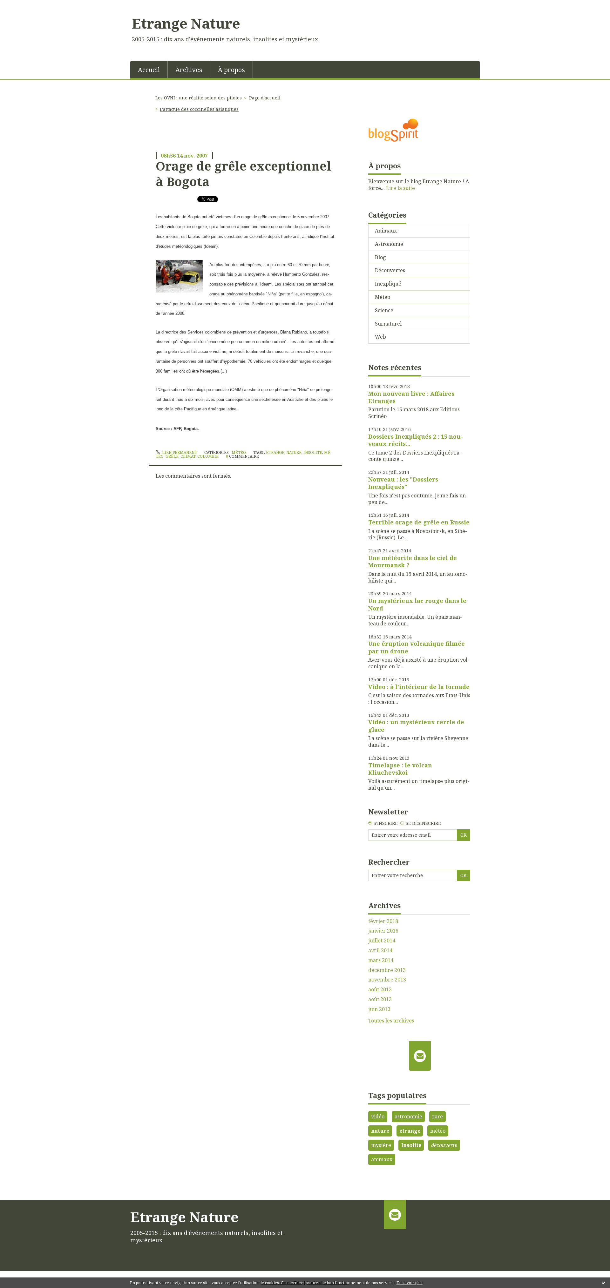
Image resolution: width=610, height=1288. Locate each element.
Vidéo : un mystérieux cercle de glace (416, 725)
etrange (275, 452)
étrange (409, 1130)
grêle (172, 456)
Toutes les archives (391, 1020)
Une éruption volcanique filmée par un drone (416, 647)
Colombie (208, 456)
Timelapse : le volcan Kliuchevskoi (400, 768)
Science (384, 310)
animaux (381, 1159)
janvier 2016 (383, 930)
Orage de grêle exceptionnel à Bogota (243, 174)
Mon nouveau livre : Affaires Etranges (411, 397)
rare (437, 1116)
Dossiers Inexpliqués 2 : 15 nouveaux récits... (415, 440)
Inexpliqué (388, 283)
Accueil (149, 69)
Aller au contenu (23, 5)
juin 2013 (379, 1009)
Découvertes (390, 270)
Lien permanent (179, 452)
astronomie (408, 1116)
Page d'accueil (265, 98)
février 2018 (383, 921)
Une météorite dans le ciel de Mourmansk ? (412, 561)
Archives (188, 69)
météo (437, 1130)
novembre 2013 (387, 979)
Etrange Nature (186, 23)
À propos (231, 69)
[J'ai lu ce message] (603, 1282)
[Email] (420, 1055)
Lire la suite (400, 188)
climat (187, 456)
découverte (444, 1145)
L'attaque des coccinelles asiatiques (199, 109)
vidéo (377, 1116)
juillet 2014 (381, 940)
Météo (239, 452)
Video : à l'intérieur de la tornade (419, 687)
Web (380, 336)
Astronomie (389, 243)
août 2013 (380, 989)
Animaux (386, 230)
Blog (380, 257)
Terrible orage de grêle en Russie (419, 522)
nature (294, 452)
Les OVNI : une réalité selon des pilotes (198, 98)
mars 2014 (380, 960)
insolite (312, 452)
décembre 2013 (387, 970)
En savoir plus (409, 1282)
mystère (381, 1145)
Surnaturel (388, 323)
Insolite (411, 1145)
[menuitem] (149, 69)
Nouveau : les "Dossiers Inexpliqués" (403, 482)
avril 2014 (380, 950)
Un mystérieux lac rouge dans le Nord (417, 604)
